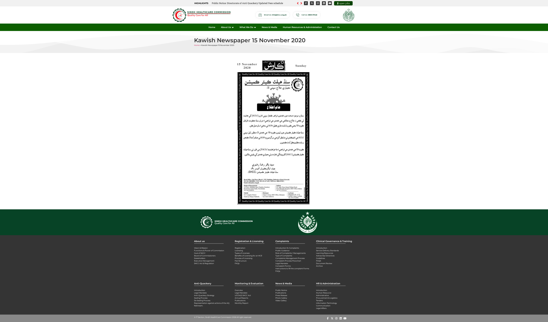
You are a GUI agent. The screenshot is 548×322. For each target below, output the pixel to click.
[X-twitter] (312, 3)
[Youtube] (330, 3)
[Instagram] (318, 3)
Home (211, 27)
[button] (301, 3)
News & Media (269, 27)
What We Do (246, 27)
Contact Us (334, 27)
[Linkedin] (324, 3)
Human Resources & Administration (302, 27)
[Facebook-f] (306, 3)
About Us (226, 27)
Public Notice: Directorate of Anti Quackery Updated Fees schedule (247, 3)
